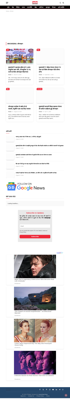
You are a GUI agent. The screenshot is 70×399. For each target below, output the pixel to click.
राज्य (23, 7)
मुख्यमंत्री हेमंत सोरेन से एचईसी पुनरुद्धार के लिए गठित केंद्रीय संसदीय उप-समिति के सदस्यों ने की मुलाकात (39, 145)
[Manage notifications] (66, 395)
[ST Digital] (35, 2)
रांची (7, 49)
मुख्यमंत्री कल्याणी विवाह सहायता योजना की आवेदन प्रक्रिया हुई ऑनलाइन (50, 107)
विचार (54, 7)
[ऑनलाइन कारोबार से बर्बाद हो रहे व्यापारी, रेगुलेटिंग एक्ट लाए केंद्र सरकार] (19, 95)
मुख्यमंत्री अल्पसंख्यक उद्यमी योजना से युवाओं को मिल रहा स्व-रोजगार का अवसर (34, 154)
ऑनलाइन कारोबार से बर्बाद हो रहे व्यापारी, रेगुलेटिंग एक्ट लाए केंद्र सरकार (19, 107)
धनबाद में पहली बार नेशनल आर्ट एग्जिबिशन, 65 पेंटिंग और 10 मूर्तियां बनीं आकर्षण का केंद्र (36, 173)
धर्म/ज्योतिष (61, 7)
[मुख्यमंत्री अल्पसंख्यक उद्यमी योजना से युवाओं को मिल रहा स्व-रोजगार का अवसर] (10, 157)
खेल (36, 7)
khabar (10, 74)
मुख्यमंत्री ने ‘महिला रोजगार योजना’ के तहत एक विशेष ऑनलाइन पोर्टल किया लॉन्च (50, 69)
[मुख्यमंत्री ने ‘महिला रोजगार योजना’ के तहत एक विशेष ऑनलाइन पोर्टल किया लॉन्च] (50, 56)
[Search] (63, 3)
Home (7, 11)
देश (13, 7)
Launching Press (43, 398)
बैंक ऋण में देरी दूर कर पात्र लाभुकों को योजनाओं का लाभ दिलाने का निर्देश (32, 163)
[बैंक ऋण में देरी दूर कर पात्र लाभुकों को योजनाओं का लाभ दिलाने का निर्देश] (10, 166)
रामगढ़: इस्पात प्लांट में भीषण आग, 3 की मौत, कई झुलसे (28, 136)
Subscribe (35, 240)
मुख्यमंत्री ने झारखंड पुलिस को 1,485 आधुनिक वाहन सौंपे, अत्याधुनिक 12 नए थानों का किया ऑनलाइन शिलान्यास (19, 69)
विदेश (18, 7)
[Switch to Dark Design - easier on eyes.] (60, 3)
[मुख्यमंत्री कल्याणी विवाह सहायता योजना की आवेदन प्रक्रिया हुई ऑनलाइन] (50, 95)
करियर (41, 7)
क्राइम (48, 7)
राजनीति (29, 7)
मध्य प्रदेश (39, 89)
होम (8, 7)
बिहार (38, 49)
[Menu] (7, 3)
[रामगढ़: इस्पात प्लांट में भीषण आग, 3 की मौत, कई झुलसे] (10, 139)
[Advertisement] (35, 26)
